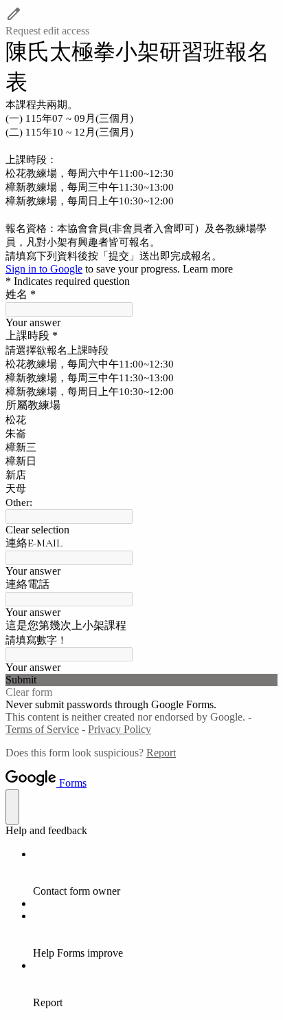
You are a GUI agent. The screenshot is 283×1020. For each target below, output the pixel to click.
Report (161, 752)
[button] (141, 21)
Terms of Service (42, 729)
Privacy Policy (119, 729)
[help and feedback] (12, 807)
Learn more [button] (208, 269)
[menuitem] (155, 872)
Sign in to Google (43, 269)
